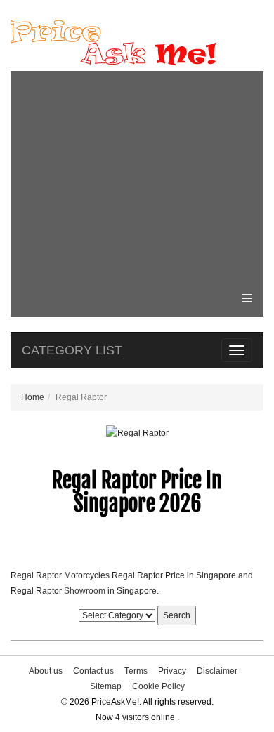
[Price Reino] (137, 42)
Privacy (172, 671)
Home (32, 397)
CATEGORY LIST (72, 350)
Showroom (84, 591)
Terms (136, 671)
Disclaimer (217, 671)
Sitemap (106, 686)
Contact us (93, 671)
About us (46, 671)
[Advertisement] (137, 176)
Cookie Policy (158, 686)
